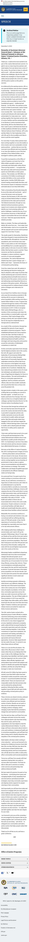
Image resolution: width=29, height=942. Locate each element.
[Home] (14, 9)
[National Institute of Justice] (23, 889)
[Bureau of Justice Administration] (6, 889)
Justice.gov (4, 935)
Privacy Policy (4, 916)
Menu (25, 9)
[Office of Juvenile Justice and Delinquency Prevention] (6, 895)
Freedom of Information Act (8, 927)
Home (2, 15)
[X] (8, 873)
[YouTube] (13, 873)
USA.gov (3, 931)
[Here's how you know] (14, 2)
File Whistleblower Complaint (8, 909)
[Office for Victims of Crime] (14, 895)
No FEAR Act (4, 924)
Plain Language (5, 913)
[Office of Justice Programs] (3, 9)
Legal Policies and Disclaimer (8, 920)
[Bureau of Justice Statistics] (14, 890)
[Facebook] (3, 873)
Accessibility (4, 905)
